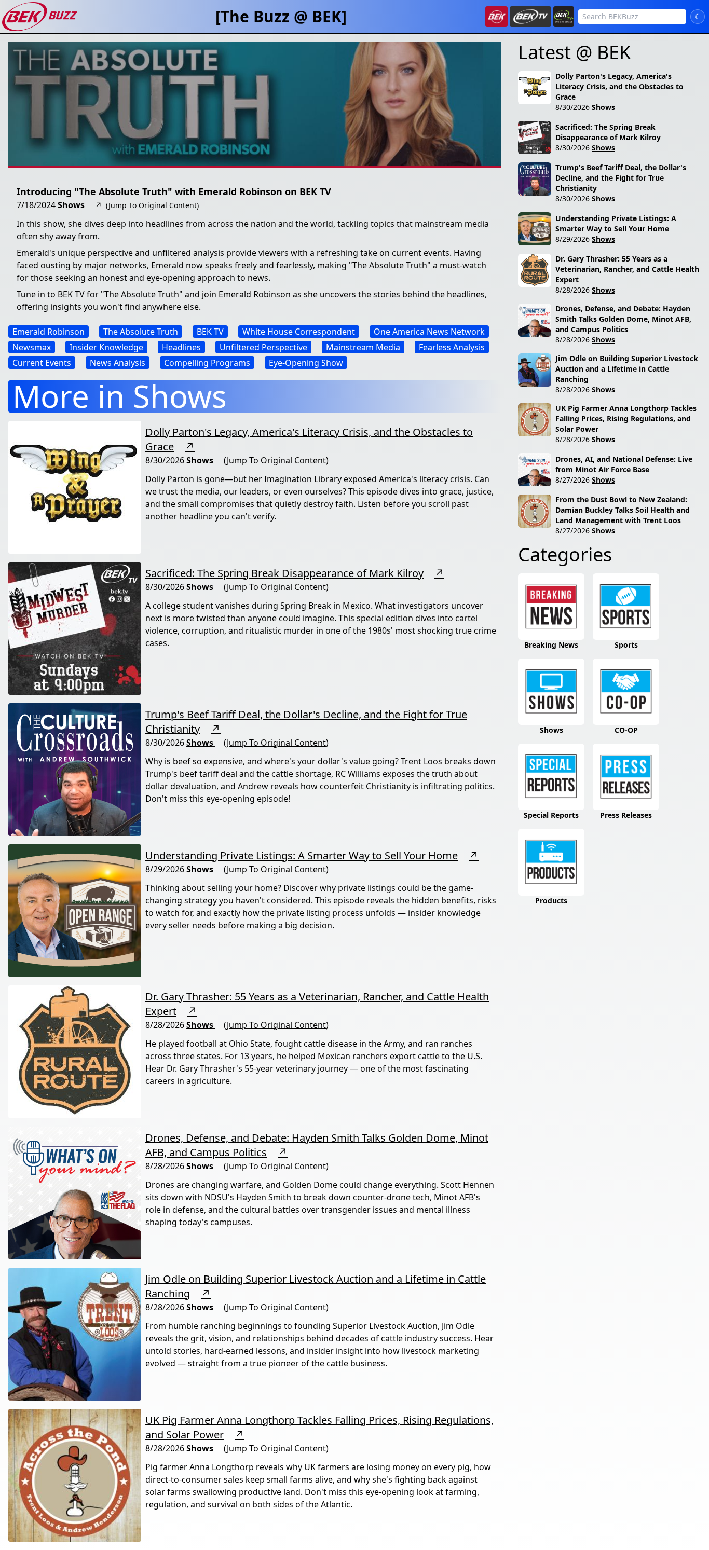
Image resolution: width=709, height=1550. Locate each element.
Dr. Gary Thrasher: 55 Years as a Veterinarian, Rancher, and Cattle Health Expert (627, 269)
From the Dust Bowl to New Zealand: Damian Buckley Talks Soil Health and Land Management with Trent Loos (622, 510)
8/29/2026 (572, 239)
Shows (71, 205)
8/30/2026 (572, 107)
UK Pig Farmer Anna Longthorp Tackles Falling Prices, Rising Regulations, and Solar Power (626, 418)
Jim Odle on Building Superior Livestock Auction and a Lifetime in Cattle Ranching (626, 368)
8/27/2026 (572, 480)
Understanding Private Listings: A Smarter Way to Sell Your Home (301, 855)
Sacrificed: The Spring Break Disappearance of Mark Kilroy (284, 573)
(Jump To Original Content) (152, 205)
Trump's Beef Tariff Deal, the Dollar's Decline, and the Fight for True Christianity (620, 177)
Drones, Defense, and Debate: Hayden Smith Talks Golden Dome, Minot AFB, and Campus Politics (623, 319)
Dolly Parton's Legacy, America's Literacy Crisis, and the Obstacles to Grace (619, 86)
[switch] (697, 16)
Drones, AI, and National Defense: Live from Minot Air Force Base (623, 464)
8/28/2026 (572, 290)
